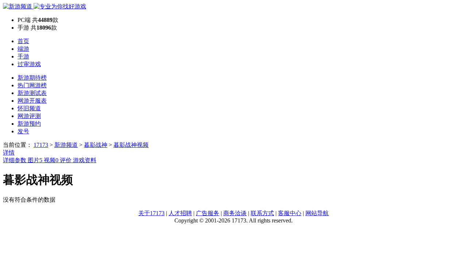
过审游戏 (29, 64)
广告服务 (207, 213)
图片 (35, 160)
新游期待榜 (32, 78)
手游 (23, 56)
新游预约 (29, 124)
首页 (23, 41)
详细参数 (15, 160)
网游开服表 (32, 101)
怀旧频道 (29, 108)
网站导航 (317, 213)
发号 (23, 131)
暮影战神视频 (130, 145)
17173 (41, 145)
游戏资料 (84, 160)
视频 (51, 160)
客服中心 (289, 213)
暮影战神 (95, 145)
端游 (23, 49)
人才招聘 (180, 213)
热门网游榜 (32, 85)
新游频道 (66, 145)
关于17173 (151, 213)
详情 (9, 152)
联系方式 (262, 213)
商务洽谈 (235, 213)
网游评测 (29, 116)
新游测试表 (32, 93)
